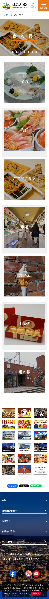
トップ (4, 15)
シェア (13, 485)
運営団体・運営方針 (13, 558)
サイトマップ (32, 558)
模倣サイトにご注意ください (24, 554)
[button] (13, 52)
